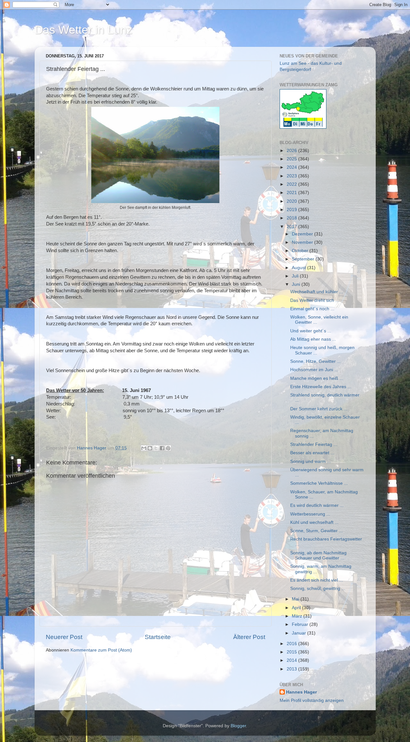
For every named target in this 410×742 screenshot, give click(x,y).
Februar (300, 624)
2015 (292, 652)
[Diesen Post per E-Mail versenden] (144, 448)
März (297, 616)
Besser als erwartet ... (312, 452)
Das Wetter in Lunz (83, 29)
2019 (292, 209)
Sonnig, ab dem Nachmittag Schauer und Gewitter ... (318, 555)
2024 (292, 167)
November (303, 242)
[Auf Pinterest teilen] (168, 448)
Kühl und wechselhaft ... (314, 522)
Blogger (238, 725)
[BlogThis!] (150, 448)
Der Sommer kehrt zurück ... (319, 408)
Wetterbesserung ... (310, 514)
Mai (296, 599)
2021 (292, 192)
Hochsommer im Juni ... (314, 369)
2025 (292, 159)
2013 (292, 669)
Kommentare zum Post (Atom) (101, 650)
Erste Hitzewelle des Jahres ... (320, 386)
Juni (296, 284)
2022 (292, 184)
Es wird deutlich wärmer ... (317, 505)
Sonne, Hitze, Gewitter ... (315, 361)
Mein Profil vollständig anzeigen (312, 700)
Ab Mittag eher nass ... (313, 339)
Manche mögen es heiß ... (316, 378)
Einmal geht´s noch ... (312, 308)
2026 (292, 150)
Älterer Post (249, 637)
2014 (292, 660)
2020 (292, 201)
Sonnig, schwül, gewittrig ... (317, 588)
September (304, 259)
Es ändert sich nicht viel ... (316, 580)
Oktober (300, 250)
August (299, 267)
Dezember (303, 234)
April (297, 607)
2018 (292, 218)
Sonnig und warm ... (310, 461)
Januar (299, 633)
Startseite (158, 637)
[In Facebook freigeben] (162, 448)
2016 (292, 643)
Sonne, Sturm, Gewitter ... (316, 530)
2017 (292, 226)
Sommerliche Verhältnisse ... (319, 483)
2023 (292, 176)
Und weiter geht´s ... (310, 330)
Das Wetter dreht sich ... (314, 300)
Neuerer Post (64, 637)
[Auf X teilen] (156, 448)
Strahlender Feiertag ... (313, 444)
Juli (296, 276)
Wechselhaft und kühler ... (316, 291)
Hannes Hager (301, 692)
